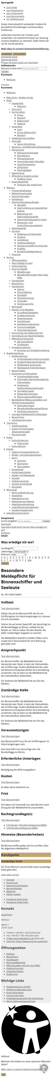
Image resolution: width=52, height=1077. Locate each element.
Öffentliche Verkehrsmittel (25, 176)
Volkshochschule (20, 481)
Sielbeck (21, 123)
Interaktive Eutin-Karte (17, 513)
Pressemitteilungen (21, 190)
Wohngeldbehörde (15, 962)
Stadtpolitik (17, 103)
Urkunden (22, 301)
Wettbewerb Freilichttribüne (31, 367)
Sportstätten (23, 466)
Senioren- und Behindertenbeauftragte (31, 147)
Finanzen (16, 254)
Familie (9, 449)
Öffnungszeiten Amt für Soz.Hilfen (23, 965)
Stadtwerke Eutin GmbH (18, 986)
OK (3, 1075)
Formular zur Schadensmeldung (33, 350)
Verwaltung (17, 199)
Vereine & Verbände (22, 484)
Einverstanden (19, 54)
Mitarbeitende (19, 228)
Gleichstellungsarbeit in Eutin (32, 219)
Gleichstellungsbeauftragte (25, 202)
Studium (21, 237)
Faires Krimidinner (26, 144)
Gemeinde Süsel (9, 56)
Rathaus (10, 187)
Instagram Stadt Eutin (17, 902)
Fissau (20, 115)
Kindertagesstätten (21, 472)
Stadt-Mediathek (20, 181)
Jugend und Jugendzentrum (25, 452)
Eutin (19, 129)
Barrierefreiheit (14, 888)
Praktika (21, 248)
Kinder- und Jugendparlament (27, 455)
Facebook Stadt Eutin (17, 899)
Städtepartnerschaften (23, 138)
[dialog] (26, 1068)
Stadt (9, 100)
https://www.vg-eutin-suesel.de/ (26, 941)
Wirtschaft (11, 489)
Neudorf (21, 117)
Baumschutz (18, 417)
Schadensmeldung (21, 347)
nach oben (6, 874)
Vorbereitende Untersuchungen (33, 359)
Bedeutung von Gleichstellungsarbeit (27, 215)
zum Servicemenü (15, 16)
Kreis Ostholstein (15, 992)
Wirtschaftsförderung (22, 492)
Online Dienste (19, 266)
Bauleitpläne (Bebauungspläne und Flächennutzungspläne (29, 401)
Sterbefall (22, 295)
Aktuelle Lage (23, 271)
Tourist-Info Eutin (15, 995)
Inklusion (21, 106)
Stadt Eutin (16, 527)
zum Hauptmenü (14, 10)
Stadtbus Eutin (24, 178)
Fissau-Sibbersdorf (26, 132)
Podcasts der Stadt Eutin (29, 184)
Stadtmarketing (19, 425)
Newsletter (17, 495)
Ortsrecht (16, 109)
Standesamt (18, 286)
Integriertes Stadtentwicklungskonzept (30, 387)
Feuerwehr (17, 126)
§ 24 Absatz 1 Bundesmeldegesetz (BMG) (26, 825)
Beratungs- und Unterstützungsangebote (29, 224)
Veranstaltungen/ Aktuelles (30, 161)
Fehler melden (13, 894)
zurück (15, 874)
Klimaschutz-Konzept (27, 152)
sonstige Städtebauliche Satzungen (29, 414)
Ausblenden (6, 54)
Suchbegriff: (7, 548)
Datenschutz (18, 173)
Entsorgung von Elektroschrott (27, 332)
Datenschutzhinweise (17, 885)
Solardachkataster (26, 164)
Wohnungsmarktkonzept (29, 396)
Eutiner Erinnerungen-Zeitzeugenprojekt (23, 430)
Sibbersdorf (23, 120)
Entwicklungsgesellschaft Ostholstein (24, 998)
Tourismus (11, 423)
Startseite (6, 527)
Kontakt (10, 879)
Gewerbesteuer (25, 318)
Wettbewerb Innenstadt (29, 364)
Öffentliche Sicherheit (22, 338)
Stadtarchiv (12, 974)
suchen (5, 563)
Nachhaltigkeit (24, 170)
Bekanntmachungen (22, 193)
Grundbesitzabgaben (27, 312)
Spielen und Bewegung (23, 475)
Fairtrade (16, 141)
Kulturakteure (19, 446)
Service (10, 257)
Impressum (12, 882)
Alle (29, 560)
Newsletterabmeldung (23, 504)
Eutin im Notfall (19, 269)
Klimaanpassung (25, 158)
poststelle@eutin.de (19, 938)
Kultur (9, 437)
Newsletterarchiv (20, 498)
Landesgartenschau (22, 420)
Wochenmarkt (19, 434)
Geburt (20, 289)
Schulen (16, 478)
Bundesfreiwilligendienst (29, 251)
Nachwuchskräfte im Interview (32, 245)
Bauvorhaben (18, 370)
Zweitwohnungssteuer (28, 324)
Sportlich (21, 460)
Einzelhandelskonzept (28, 376)
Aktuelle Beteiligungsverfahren (32, 408)
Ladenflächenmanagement (25, 507)
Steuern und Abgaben (23, 309)
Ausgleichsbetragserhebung (31, 362)
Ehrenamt (17, 486)
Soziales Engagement (22, 510)
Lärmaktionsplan (25, 391)
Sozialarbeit (17, 469)
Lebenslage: (7, 551)
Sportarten (22, 463)
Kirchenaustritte (25, 303)
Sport (14, 457)
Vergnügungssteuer (27, 330)
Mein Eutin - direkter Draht (19, 97)
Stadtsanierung (19, 356)
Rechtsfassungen (25, 405)
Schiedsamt (23, 344)
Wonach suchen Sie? (11, 68)
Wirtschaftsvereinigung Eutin (20, 1001)
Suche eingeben (9, 521)
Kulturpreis (22, 443)
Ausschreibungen (20, 196)
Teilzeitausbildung (26, 242)
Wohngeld (17, 306)
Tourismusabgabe (26, 327)
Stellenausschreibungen (29, 234)
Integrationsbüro (15, 971)
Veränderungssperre (27, 411)
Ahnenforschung (25, 298)
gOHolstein (22, 167)
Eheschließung (24, 292)
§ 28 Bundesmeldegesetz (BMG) (22, 828)
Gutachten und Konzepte (24, 373)
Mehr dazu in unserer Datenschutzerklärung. (25, 48)
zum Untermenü (14, 13)
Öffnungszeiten (19, 260)
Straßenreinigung (26, 315)
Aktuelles (21, 205)
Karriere (16, 231)
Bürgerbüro (18, 283)
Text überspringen (10, 608)
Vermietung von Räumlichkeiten (28, 335)
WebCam (10, 79)
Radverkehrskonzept (27, 394)
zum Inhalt (11, 7)
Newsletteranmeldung (23, 501)
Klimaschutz (18, 149)
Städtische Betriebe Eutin (19, 989)
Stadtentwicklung (15, 353)
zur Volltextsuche (15, 19)
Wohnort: (6, 554)
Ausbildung (22, 240)
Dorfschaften (18, 112)
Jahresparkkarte (25, 341)
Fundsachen (18, 280)
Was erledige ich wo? (22, 263)
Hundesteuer (23, 321)
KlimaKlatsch (23, 155)
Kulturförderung (20, 440)
